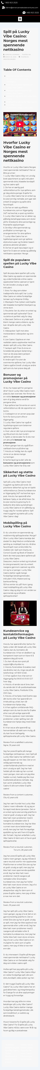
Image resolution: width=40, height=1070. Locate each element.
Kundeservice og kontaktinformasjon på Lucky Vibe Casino (19, 108)
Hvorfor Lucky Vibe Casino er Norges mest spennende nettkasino (19, 79)
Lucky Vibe (8, 850)
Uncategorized (9, 59)
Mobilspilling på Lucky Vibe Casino (21, 102)
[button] (20, 19)
